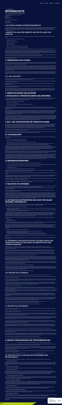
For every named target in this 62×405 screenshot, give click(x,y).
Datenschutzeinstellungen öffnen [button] (10, 9)
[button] (1, 403)
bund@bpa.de (9, 18)
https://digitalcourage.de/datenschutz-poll (34, 348)
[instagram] (22, 403)
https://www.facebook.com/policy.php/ (27, 285)
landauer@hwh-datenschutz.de (11, 23)
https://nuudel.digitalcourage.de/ (12, 342)
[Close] (48, 398)
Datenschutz (18, 403)
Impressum (14, 403)
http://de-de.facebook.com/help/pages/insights (24, 280)
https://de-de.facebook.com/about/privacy (51, 301)
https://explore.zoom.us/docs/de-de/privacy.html (17, 238)
